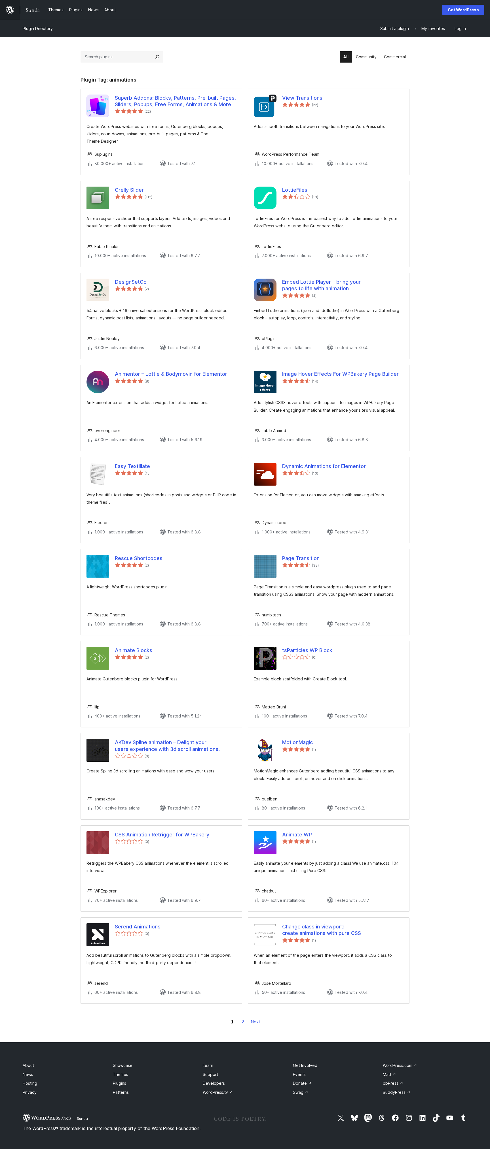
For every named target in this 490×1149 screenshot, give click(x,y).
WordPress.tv (218, 1092)
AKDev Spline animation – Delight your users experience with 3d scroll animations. (167, 745)
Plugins (119, 1083)
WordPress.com (400, 1065)
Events (299, 1074)
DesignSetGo (131, 282)
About (28, 1065)
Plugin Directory (38, 28)
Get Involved (305, 1065)
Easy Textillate (132, 466)
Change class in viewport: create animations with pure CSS (321, 930)
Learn (208, 1065)
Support (210, 1074)
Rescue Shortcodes (138, 558)
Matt (389, 1074)
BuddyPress (396, 1092)
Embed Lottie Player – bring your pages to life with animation (321, 285)
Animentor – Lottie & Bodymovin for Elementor (171, 374)
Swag (300, 1092)
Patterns (121, 1092)
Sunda (82, 1118)
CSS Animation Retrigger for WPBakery (162, 835)
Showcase (122, 1065)
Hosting (30, 1083)
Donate (302, 1083)
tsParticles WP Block (307, 650)
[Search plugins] (157, 57)
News (28, 1074)
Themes (120, 1074)
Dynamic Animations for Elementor (324, 466)
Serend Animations (137, 927)
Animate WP (297, 835)
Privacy (30, 1092)
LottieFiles (294, 190)
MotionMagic (297, 742)
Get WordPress (463, 9)
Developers (214, 1083)
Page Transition (301, 558)
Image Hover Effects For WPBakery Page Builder (340, 374)
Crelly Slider (129, 190)
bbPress (393, 1083)
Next (255, 1021)
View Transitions (302, 98)
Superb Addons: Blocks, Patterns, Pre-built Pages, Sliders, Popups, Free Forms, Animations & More (175, 101)
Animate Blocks (133, 650)
